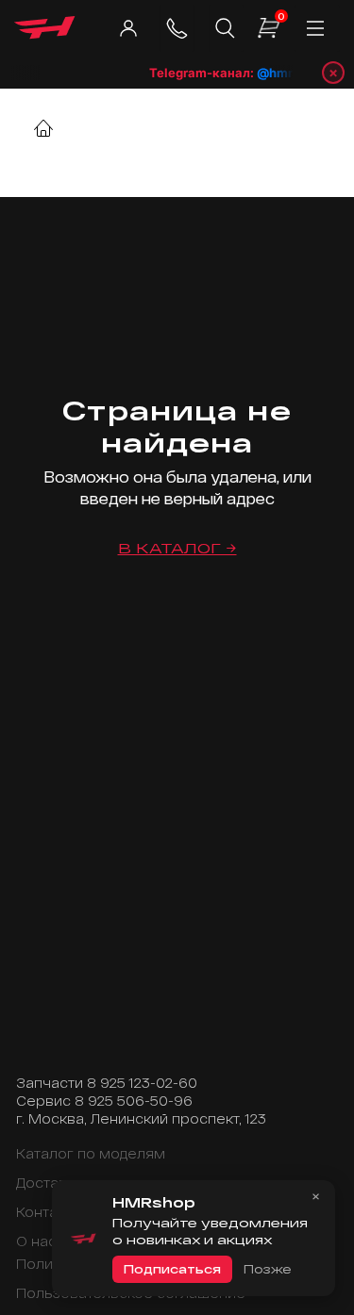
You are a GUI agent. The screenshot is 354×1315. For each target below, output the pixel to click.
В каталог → (177, 548)
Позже (267, 1268)
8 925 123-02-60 (142, 1083)
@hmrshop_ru (296, 72)
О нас (36, 1241)
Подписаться (172, 1268)
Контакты (49, 1212)
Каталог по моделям (90, 1153)
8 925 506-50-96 (134, 1101)
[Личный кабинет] (127, 28)
